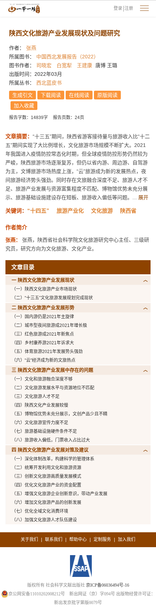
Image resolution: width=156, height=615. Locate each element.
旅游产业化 (70, 211)
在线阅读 (79, 95)
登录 (118, 8)
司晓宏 (44, 65)
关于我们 (29, 539)
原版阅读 (107, 95)
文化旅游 (102, 211)
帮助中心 (78, 539)
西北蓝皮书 (49, 83)
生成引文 (22, 95)
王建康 (84, 65)
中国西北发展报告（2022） (67, 57)
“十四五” (38, 211)
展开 (143, 197)
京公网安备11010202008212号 (36, 593)
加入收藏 (24, 105)
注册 (128, 8)
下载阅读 (51, 95)
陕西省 (128, 211)
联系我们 (53, 539)
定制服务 (102, 539)
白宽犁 (64, 65)
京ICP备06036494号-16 (107, 585)
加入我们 (126, 539)
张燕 (31, 48)
